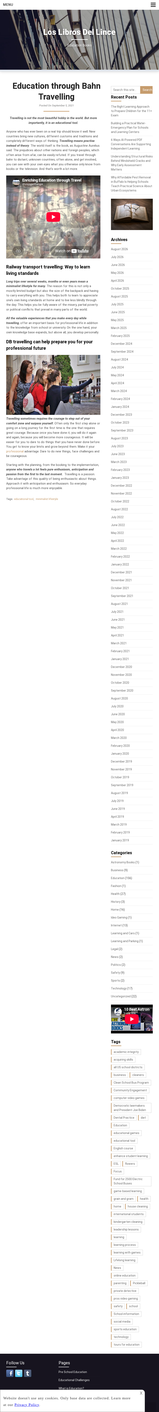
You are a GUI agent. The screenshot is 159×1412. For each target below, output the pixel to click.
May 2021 (117, 627)
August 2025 (119, 296)
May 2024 (117, 375)
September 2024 (122, 351)
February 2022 (120, 556)
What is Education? (71, 1388)
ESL (116, 1163)
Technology (118, 988)
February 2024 (120, 399)
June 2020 (118, 714)
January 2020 (120, 753)
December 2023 (121, 414)
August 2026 (119, 249)
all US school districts (128, 1067)
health (144, 1198)
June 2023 (118, 454)
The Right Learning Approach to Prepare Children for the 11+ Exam (131, 111)
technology (121, 1337)
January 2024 (120, 406)
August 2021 (119, 603)
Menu (8, 5)
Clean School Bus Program (131, 1082)
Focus (118, 1171)
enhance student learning (131, 1156)
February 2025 (120, 335)
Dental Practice (124, 1117)
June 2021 (118, 619)
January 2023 (120, 477)
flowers (130, 1163)
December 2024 (121, 343)
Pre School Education (73, 1372)
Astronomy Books (123, 862)
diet (143, 1117)
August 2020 (119, 698)
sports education (125, 1329)
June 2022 (118, 525)
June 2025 (118, 312)
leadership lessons (126, 1229)
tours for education (127, 1344)
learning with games (127, 1252)
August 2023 (119, 438)
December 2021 (121, 572)
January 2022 (120, 564)
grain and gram (124, 1198)
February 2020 (120, 745)
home (117, 1206)
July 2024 (117, 367)
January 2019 (120, 840)
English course (123, 1148)
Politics (116, 964)
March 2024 (119, 391)
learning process (125, 1244)
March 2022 (119, 548)
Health (115, 893)
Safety (115, 972)
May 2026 (117, 272)
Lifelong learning (124, 1260)
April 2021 (117, 635)
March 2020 (119, 738)
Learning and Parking (125, 941)
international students (129, 1214)
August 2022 (119, 509)
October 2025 (120, 288)
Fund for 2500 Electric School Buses (128, 1181)
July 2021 (117, 611)
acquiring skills (123, 1059)
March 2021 (119, 643)
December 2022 (121, 485)
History (115, 901)
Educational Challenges (74, 1380)
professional (15, 451)
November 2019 (121, 769)
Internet (116, 925)
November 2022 (121, 493)
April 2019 (117, 816)
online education (125, 1275)
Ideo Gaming (119, 917)
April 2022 (117, 540)
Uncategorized (121, 996)
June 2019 (118, 808)
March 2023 (119, 462)
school (133, 1306)
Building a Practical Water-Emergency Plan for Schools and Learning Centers (129, 128)
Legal (114, 949)
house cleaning (138, 1206)
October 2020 (120, 682)
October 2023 (120, 422)
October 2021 (120, 588)
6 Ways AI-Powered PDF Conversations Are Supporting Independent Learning (131, 144)
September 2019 (122, 785)
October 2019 (120, 777)
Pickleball (139, 1283)
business (120, 1075)
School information (126, 1314)
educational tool (24, 499)
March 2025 (119, 328)
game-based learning (128, 1191)
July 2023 (117, 446)
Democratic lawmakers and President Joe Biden (130, 1108)
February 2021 (120, 651)
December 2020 (121, 667)
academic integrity (126, 1052)
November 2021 (121, 580)
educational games (126, 1133)
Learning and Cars (123, 933)
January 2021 (120, 659)
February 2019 (120, 832)
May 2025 (117, 320)
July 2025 (117, 304)
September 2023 (122, 430)
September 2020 (122, 690)
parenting (120, 1283)
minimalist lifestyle (47, 499)
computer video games (129, 1098)
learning (119, 1237)
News (114, 957)
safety (118, 1306)
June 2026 (118, 265)
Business (117, 870)
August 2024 (119, 359)
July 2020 (117, 706)
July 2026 (117, 257)
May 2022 (117, 533)
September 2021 (122, 596)
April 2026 (117, 280)
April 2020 (117, 730)
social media (122, 1321)
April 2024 (117, 383)
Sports (115, 980)
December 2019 (121, 761)
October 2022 (120, 501)
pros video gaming (126, 1298)
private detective (125, 1291)
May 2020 (117, 722)
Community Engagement (130, 1090)
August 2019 (119, 793)
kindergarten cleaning (128, 1221)
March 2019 (119, 824)
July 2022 (117, 517)
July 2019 (117, 801)
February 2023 (120, 469)
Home (115, 909)
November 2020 (121, 674)
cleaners (138, 1075)
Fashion (116, 886)
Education (117, 878)
